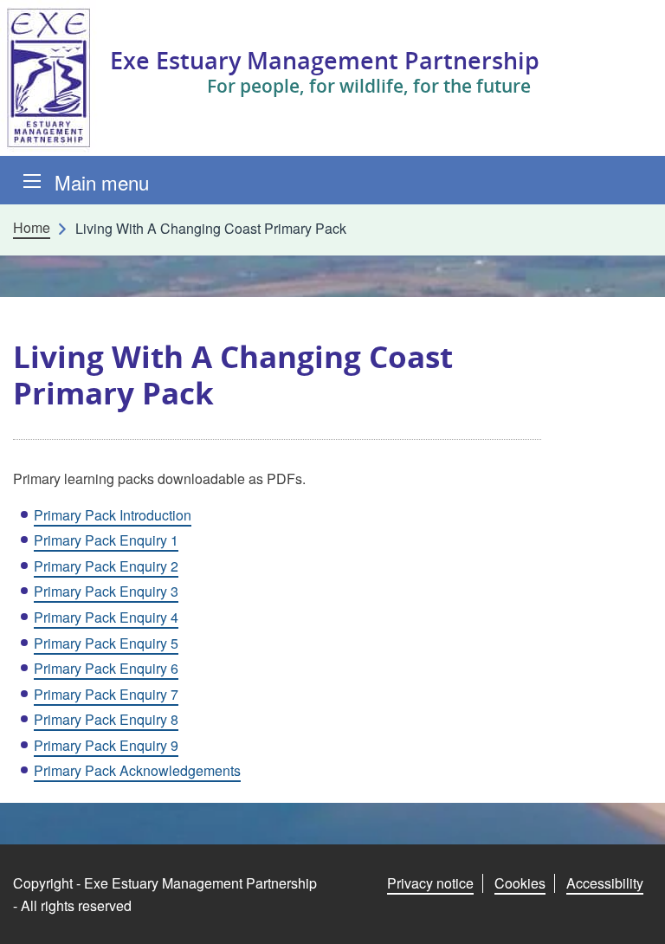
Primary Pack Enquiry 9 (106, 745)
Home (31, 227)
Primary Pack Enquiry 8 (106, 719)
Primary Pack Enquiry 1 (106, 540)
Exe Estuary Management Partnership (324, 60)
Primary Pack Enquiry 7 (106, 694)
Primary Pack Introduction (112, 515)
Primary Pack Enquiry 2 (106, 566)
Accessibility (604, 883)
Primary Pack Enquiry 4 (106, 617)
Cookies (520, 883)
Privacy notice (430, 883)
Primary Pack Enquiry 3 (106, 591)
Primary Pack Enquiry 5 (106, 643)
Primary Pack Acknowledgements (137, 770)
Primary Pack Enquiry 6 (106, 668)
